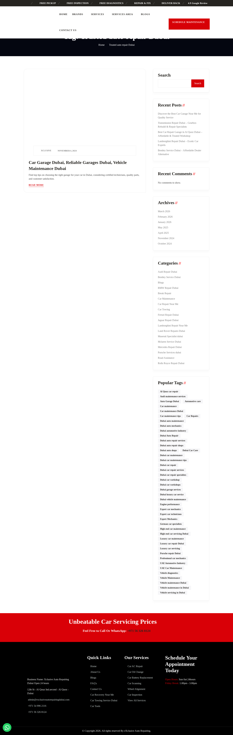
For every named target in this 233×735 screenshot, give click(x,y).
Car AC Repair (135, 666)
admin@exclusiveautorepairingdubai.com (48, 699)
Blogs (145, 14)
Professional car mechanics (173, 558)
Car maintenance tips (170, 416)
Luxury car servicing (170, 548)
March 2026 (164, 211)
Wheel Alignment (136, 689)
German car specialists (171, 524)
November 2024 (166, 238)
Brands (77, 14)
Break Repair (164, 293)
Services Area (122, 14)
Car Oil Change (135, 672)
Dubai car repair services (172, 470)
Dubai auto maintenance (172, 421)
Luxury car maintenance (172, 539)
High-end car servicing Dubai (174, 534)
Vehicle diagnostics (169, 573)
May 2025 (163, 227)
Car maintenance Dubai (171, 411)
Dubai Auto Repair (169, 436)
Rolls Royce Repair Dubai (171, 363)
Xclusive (46, 150)
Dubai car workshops (170, 485)
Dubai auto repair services (172, 440)
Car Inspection (135, 694)
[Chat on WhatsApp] (7, 727)
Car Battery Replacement (140, 677)
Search (164, 75)
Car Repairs (192, 416)
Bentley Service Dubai (169, 277)
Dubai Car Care (190, 450)
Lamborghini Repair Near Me (173, 325)
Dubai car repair (168, 465)
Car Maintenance (166, 298)
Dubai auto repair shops (171, 445)
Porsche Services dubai (169, 352)
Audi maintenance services (172, 396)
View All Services (137, 700)
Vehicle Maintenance (170, 578)
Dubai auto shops (168, 450)
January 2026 (164, 222)
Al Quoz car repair (169, 391)
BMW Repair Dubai (168, 288)
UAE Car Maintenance (171, 568)
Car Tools (95, 706)
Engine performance (170, 504)
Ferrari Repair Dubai (168, 314)
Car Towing (164, 309)
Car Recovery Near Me (102, 694)
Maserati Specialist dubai (170, 336)
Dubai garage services (170, 489)
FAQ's (93, 683)
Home (63, 14)
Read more (36, 185)
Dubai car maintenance (171, 455)
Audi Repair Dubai (167, 271)
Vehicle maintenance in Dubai (174, 588)
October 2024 (165, 243)
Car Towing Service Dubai (103, 700)
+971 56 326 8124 (138, 630)
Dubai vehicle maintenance (173, 499)
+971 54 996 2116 (36, 705)
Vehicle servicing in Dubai (172, 592)
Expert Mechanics (168, 519)
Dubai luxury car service (172, 494)
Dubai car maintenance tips (173, 460)
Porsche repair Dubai (170, 553)
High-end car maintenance (173, 529)
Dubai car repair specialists (173, 475)
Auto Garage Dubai (169, 401)
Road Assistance (166, 358)
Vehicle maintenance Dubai (173, 583)
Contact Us (67, 30)
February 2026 (165, 216)
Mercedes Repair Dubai (170, 347)
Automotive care (193, 401)
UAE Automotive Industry (172, 563)
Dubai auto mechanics (170, 426)
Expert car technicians (170, 514)
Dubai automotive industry (173, 431)
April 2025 (163, 232)
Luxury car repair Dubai (172, 543)
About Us (95, 672)
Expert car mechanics (170, 509)
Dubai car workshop (170, 480)
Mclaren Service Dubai (169, 341)
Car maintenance (168, 406)
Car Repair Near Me (168, 304)
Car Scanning (134, 683)
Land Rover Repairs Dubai (171, 331)
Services (97, 14)
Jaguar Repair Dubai (168, 320)
